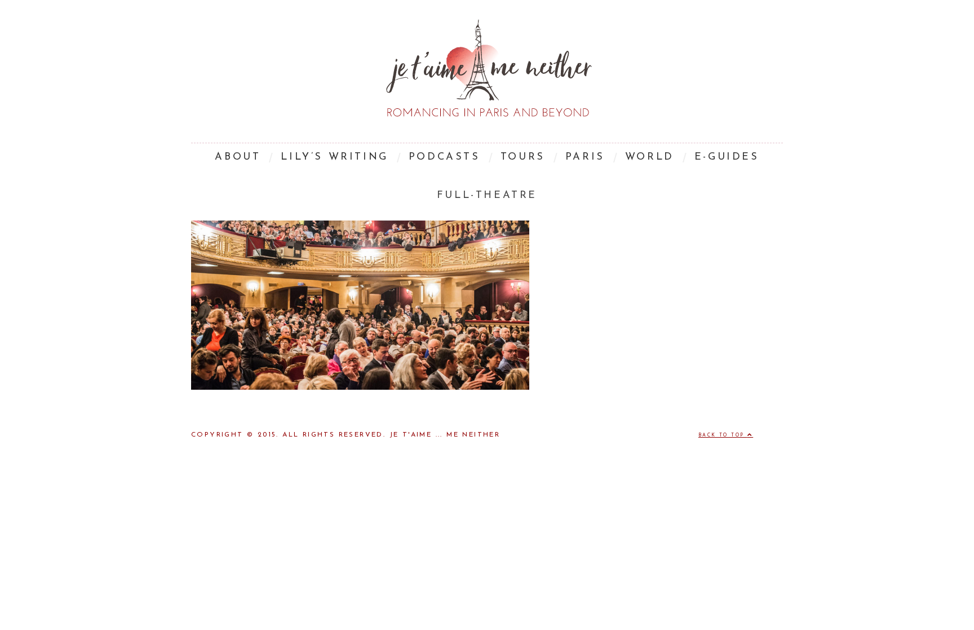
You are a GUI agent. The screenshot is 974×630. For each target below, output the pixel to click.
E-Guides (726, 157)
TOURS (523, 157)
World (649, 157)
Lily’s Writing (334, 157)
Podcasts (444, 157)
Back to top (722, 435)
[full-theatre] (360, 387)
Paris (585, 157)
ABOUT (237, 157)
